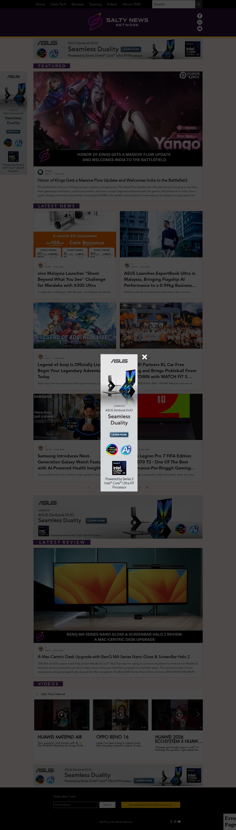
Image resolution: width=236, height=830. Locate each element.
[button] (144, 357)
